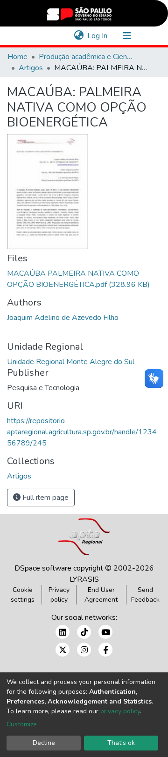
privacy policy (120, 711)
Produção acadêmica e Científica (85, 57)
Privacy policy (59, 594)
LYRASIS (84, 579)
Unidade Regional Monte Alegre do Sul (70, 362)
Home (17, 57)
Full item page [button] (45, 497)
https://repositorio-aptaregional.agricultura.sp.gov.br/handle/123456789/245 (82, 432)
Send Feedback (145, 594)
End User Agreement (101, 594)
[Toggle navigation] (127, 36)
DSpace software (42, 568)
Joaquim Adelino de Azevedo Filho (63, 317)
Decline (44, 742)
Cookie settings (23, 594)
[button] (78, 35)
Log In (97, 36)
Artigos (31, 68)
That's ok (121, 742)
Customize (22, 724)
